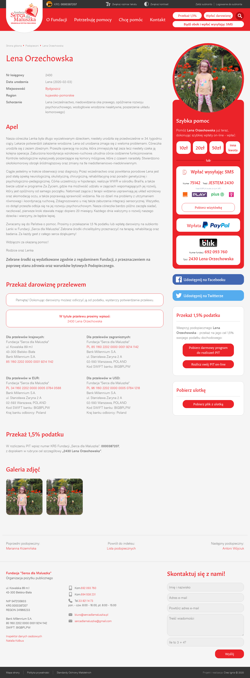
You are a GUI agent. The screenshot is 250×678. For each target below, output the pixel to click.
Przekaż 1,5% (187, 15)
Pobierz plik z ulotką (208, 403)
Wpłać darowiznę (218, 15)
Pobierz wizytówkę (208, 207)
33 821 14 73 (86, 601)
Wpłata (194, 225)
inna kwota (233, 147)
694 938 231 (88, 594)
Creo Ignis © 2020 (234, 672)
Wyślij (229, 653)
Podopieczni (32, 45)
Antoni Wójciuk (233, 548)
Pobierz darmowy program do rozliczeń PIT (208, 350)
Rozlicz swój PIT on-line (208, 363)
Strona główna (14, 45)
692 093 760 (88, 588)
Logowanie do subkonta (229, 4)
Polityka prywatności (38, 672)
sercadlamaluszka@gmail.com (93, 621)
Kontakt (157, 19)
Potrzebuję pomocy (93, 19)
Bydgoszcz (52, 88)
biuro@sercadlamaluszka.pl (91, 614)
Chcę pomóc (131, 19)
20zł (200, 147)
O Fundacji (56, 19)
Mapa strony (13, 672)
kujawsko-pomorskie (59, 95)
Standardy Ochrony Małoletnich (74, 672)
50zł (216, 147)
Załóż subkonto (204, 4)
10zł (184, 147)
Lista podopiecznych (121, 548)
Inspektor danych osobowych (24, 636)
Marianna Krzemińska (21, 548)
